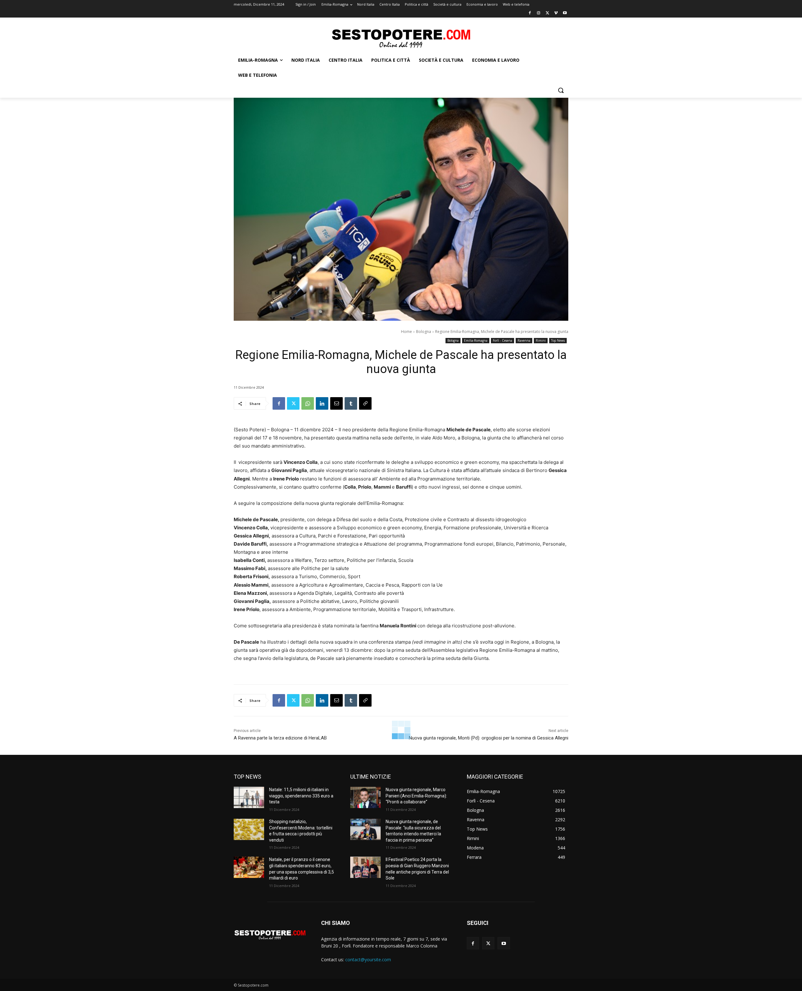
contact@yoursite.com (368, 959)
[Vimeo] (556, 13)
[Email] (336, 403)
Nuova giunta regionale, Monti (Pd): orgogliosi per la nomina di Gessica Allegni (488, 738)
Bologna (423, 331)
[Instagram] (538, 13)
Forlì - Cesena (502, 340)
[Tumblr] (351, 403)
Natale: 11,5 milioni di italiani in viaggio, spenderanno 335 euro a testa (301, 795)
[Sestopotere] (401, 38)
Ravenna (524, 340)
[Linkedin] (322, 403)
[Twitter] (547, 13)
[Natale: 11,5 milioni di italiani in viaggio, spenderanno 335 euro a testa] (249, 797)
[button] (560, 90)
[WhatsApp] (307, 403)
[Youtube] (564, 13)
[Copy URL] (365, 403)
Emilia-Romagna (475, 340)
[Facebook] (530, 13)
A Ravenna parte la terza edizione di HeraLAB (280, 738)
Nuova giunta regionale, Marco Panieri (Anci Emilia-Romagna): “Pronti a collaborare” (416, 795)
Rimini (541, 340)
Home (406, 331)
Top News (558, 340)
